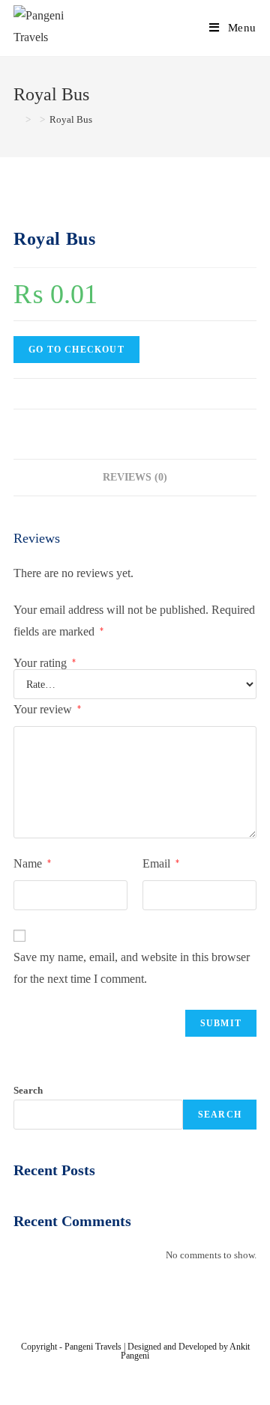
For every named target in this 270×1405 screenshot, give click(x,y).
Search (28, 1090)
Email (160, 863)
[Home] (17, 119)
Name (32, 863)
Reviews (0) (135, 477)
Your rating (45, 663)
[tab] (135, 478)
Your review (47, 709)
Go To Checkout (76, 349)
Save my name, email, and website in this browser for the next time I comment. (132, 968)
